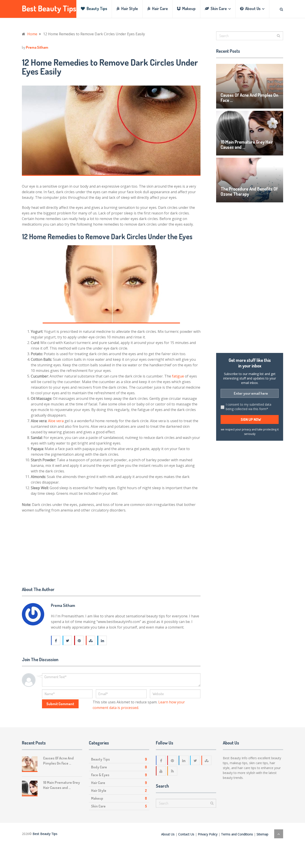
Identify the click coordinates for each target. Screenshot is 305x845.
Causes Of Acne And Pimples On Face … (249, 97)
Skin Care (218, 8)
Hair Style (129, 8)
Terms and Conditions (237, 834)
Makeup (188, 8)
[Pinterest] (172, 760)
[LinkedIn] (184, 760)
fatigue (178, 376)
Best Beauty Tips (49, 8)
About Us (252, 8)
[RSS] (172, 771)
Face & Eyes (100, 775)
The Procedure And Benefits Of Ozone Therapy (249, 191)
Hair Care (159, 8)
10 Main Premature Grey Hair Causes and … (247, 144)
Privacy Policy (207, 834)
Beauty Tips (96, 8)
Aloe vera (56, 420)
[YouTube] (161, 771)
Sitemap (262, 834)
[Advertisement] (55, 548)
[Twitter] (195, 760)
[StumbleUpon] (206, 760)
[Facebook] (161, 760)
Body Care (99, 767)
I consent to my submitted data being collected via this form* (248, 406)
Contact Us (186, 834)
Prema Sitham (37, 47)
